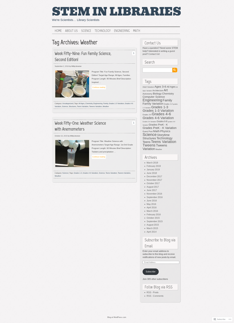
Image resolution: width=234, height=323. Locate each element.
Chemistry (89, 103)
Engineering (122, 31)
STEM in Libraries (116, 11)
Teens (146, 142)
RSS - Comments (155, 296)
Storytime (163, 135)
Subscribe (150, 271)
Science (86, 31)
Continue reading (98, 87)
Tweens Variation (95, 106)
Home (58, 31)
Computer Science (154, 96)
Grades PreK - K (158, 124)
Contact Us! (154, 54)
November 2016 (154, 194)
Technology (103, 31)
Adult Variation (148, 87)
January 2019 (153, 169)
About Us (71, 31)
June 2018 (152, 173)
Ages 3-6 (160, 86)
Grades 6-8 (162, 121)
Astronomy (147, 94)
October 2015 (153, 218)
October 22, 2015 (61, 136)
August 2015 (153, 225)
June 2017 (152, 190)
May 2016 (151, 204)
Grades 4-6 (161, 114)
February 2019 (154, 166)
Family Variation (153, 103)
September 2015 (155, 221)
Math (136, 31)
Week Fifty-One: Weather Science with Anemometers (80, 126)
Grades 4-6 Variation (90, 173)
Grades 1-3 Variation (116, 103)
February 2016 (154, 214)
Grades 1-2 (168, 104)
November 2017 (154, 180)
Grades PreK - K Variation (159, 128)
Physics (165, 131)
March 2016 (152, 211)
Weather (106, 106)
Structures (72, 106)
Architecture (157, 90)
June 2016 (152, 200)
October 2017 (153, 183)
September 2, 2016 (62, 66)
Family (105, 103)
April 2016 (152, 207)
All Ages (81, 103)
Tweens (149, 145)
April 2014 (152, 232)
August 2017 (153, 187)
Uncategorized (67, 103)
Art (166, 90)
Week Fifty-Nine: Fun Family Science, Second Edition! (83, 56)
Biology (157, 93)
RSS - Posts (152, 292)
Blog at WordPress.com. (117, 317)
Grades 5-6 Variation (149, 121)
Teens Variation (82, 106)
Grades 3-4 (147, 115)
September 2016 (155, 197)
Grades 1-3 (78, 173)
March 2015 (152, 228)
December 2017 (154, 176)
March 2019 (152, 163)
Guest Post (148, 131)
